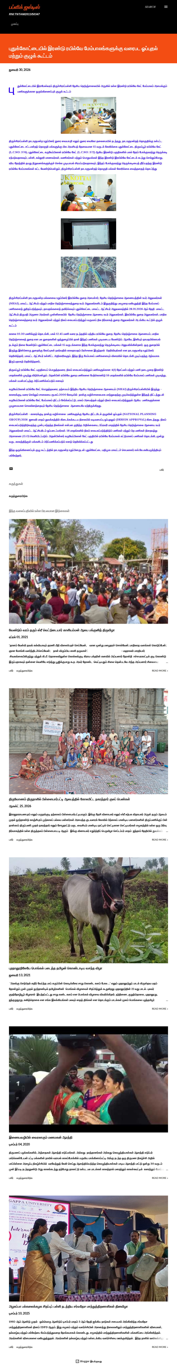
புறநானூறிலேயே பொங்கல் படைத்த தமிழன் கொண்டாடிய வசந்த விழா (55, 968)
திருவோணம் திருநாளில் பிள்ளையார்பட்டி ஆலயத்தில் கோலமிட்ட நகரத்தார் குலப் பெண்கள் (69, 799)
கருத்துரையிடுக (18, 496)
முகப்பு (14, 24)
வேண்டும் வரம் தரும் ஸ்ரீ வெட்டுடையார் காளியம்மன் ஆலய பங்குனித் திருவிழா (62, 630)
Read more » (160, 670)
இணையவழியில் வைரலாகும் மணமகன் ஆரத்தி (40, 1137)
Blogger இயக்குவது (91, 1361)
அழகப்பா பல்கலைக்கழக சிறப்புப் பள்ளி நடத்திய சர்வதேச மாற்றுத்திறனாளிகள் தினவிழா (68, 1306)
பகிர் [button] (162, 469)
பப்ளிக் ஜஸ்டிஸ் (24, 7)
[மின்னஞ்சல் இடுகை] (11, 469)
